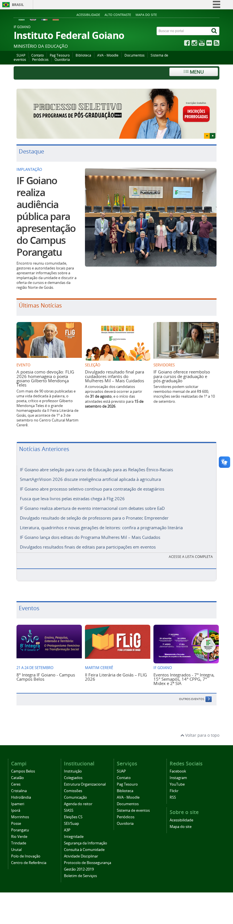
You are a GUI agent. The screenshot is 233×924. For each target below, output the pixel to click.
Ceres (15, 775)
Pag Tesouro (60, 55)
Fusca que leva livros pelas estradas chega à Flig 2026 (72, 489)
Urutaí (16, 840)
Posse (16, 814)
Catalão (17, 768)
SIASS (68, 801)
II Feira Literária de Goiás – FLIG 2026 (116, 667)
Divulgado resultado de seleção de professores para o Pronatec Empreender (94, 508)
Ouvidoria (62, 59)
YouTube (177, 775)
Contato (37, 55)
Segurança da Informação (85, 833)
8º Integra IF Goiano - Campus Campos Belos (45, 667)
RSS (173, 788)
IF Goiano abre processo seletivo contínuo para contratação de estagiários (92, 479)
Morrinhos (20, 807)
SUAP (20, 55)
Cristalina (19, 781)
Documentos (134, 55)
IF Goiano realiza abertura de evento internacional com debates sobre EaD (92, 499)
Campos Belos (23, 761)
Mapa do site (146, 15)
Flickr (174, 781)
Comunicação (75, 788)
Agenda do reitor (78, 794)
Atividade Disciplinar (81, 846)
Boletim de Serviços (80, 866)
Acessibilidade (88, 15)
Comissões (73, 781)
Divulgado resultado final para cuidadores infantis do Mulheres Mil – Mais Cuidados (114, 367)
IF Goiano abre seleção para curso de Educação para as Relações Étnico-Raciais (96, 460)
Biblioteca (83, 55)
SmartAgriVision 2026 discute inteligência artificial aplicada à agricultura (90, 470)
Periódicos (40, 59)
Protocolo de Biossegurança (87, 853)
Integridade (74, 827)
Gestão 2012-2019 (79, 859)
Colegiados (73, 768)
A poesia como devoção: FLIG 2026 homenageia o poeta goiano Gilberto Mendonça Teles (45, 369)
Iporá (15, 801)
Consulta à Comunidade (84, 840)
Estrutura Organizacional (85, 775)
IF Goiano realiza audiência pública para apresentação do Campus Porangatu (45, 206)
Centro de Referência (28, 853)
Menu (196, 71)
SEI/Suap (71, 814)
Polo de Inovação (25, 846)
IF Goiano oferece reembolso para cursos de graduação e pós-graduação (181, 367)
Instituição (73, 761)
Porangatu (20, 820)
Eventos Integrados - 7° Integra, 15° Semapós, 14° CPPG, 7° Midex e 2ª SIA (184, 669)
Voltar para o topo (201, 725)
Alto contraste (118, 15)
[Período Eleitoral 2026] (116, 109)
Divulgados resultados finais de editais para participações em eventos (88, 537)
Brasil (18, 4)
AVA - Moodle (107, 55)
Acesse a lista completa (191, 547)
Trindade (18, 833)
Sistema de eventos (133, 801)
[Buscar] (214, 31)
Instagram (178, 768)
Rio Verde (19, 827)
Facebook (178, 761)
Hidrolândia (21, 788)
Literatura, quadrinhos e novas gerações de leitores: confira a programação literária (101, 518)
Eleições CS (73, 807)
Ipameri (17, 794)
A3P (67, 820)
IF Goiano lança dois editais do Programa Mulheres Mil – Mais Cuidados (90, 528)
